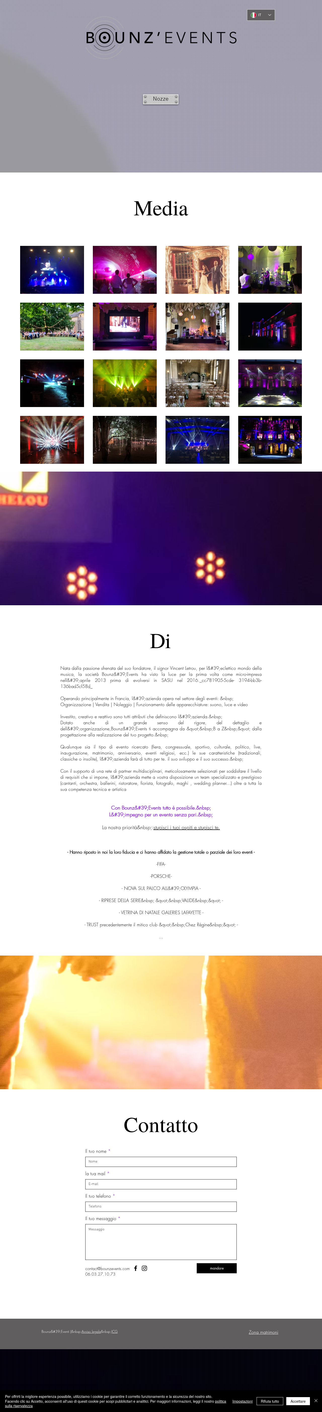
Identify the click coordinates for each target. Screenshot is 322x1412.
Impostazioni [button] (242, 1401)
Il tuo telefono (98, 1196)
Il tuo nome (95, 1151)
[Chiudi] (316, 1401)
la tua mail (95, 1173)
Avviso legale (91, 1331)
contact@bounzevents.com (107, 1268)
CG (115, 1331)
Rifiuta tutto (270, 1401)
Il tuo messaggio (100, 1218)
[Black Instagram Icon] (144, 1268)
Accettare (298, 1401)
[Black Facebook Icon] (135, 1268)
